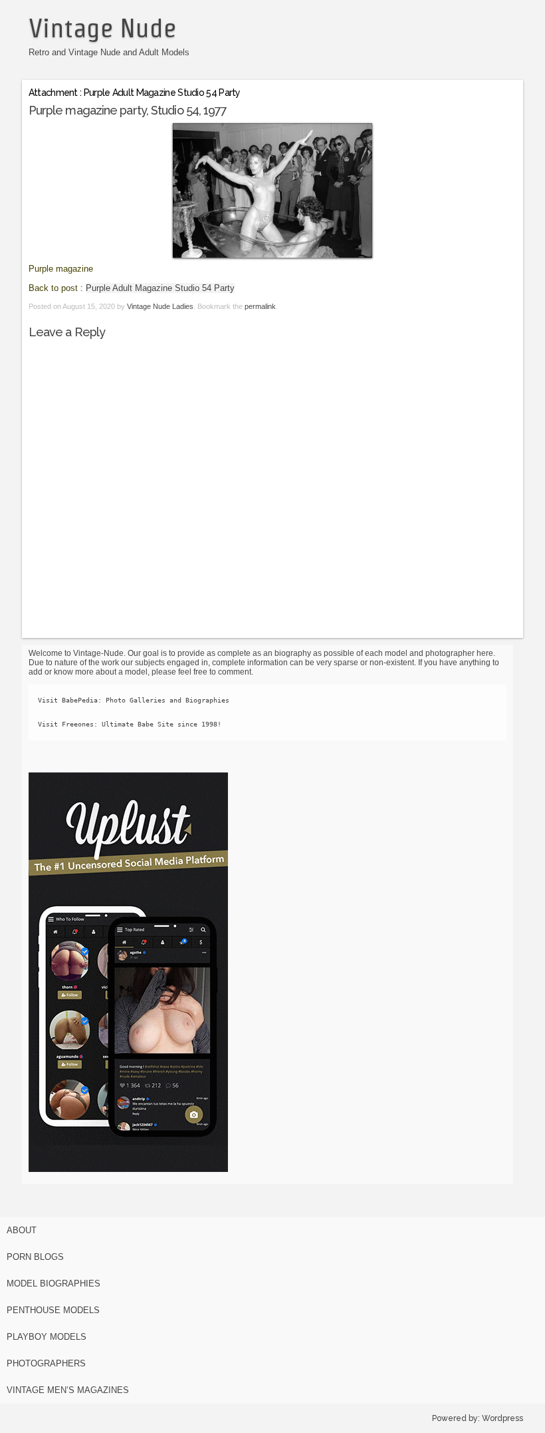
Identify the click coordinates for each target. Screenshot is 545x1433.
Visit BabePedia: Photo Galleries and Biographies (133, 700)
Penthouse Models (53, 1310)
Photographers (46, 1363)
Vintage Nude (102, 28)
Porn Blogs (35, 1257)
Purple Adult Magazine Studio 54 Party (160, 288)
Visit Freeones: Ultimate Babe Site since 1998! (129, 724)
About (22, 1230)
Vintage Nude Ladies (160, 306)
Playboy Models (46, 1337)
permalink (260, 306)
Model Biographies (53, 1284)
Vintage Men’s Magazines (68, 1390)
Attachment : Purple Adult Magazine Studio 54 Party (135, 92)
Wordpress (502, 1418)
